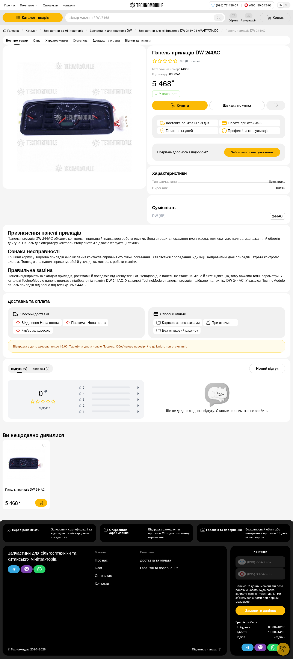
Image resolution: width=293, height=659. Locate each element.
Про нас (10, 5)
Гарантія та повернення (159, 567)
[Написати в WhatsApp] (39, 569)
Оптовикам (103, 575)
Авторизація (248, 20)
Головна (13, 30)
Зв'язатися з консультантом (252, 152)
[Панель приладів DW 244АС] (26, 463)
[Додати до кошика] (41, 503)
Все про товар (17, 40)
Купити (183, 105)
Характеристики (56, 40)
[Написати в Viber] (27, 569)
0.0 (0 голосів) (190, 61)
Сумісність (80, 40)
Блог (98, 567)
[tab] (19, 368)
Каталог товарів (35, 17)
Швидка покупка (237, 105)
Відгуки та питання (138, 40)
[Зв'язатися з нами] (283, 649)
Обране (233, 20)
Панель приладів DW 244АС (25, 489)
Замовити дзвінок (260, 610)
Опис (36, 40)
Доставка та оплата (106, 40)
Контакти (102, 583)
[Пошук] (219, 17)
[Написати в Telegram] (14, 569)
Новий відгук (267, 368)
